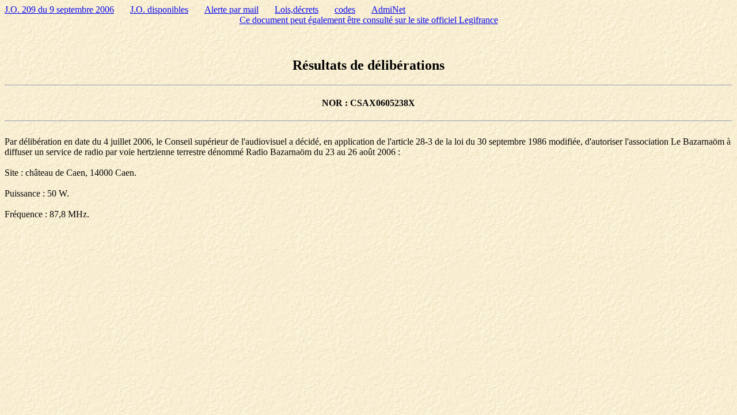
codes (345, 9)
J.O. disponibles (159, 9)
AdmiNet (388, 9)
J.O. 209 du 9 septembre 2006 (59, 9)
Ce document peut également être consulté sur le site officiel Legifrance (369, 20)
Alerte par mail (231, 9)
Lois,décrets (296, 9)
